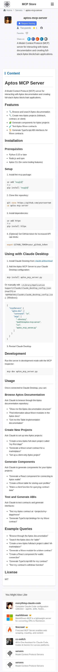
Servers (19, 10)
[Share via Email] (46, 39)
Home (9, 10)
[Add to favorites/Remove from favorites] (27, 33)
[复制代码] (50, 181)
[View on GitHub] (42, 28)
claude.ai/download (44, 261)
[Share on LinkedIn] (41, 39)
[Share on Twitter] (29, 39)
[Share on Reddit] (37, 39)
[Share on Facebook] (33, 39)
